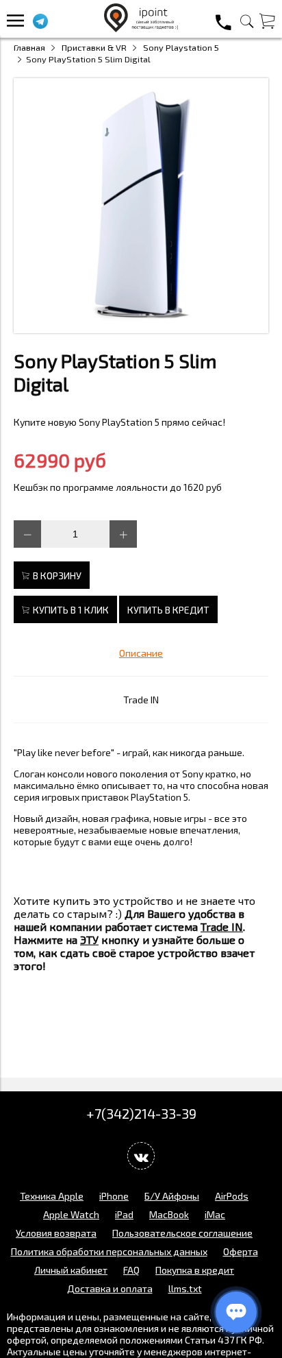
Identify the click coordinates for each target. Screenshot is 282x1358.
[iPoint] (141, 28)
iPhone (114, 1196)
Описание (141, 653)
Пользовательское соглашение (182, 1233)
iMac (215, 1214)
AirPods (231, 1196)
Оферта (240, 1251)
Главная (29, 47)
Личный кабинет (70, 1270)
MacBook (169, 1214)
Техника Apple (52, 1196)
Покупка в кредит (194, 1270)
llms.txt (185, 1288)
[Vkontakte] (141, 1155)
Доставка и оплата (110, 1288)
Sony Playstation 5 (181, 47)
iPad (124, 1214)
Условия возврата (56, 1233)
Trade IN (141, 699)
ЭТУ (89, 939)
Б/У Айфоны (171, 1196)
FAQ (131, 1270)
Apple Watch (71, 1214)
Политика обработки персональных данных (109, 1251)
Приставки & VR (94, 47)
